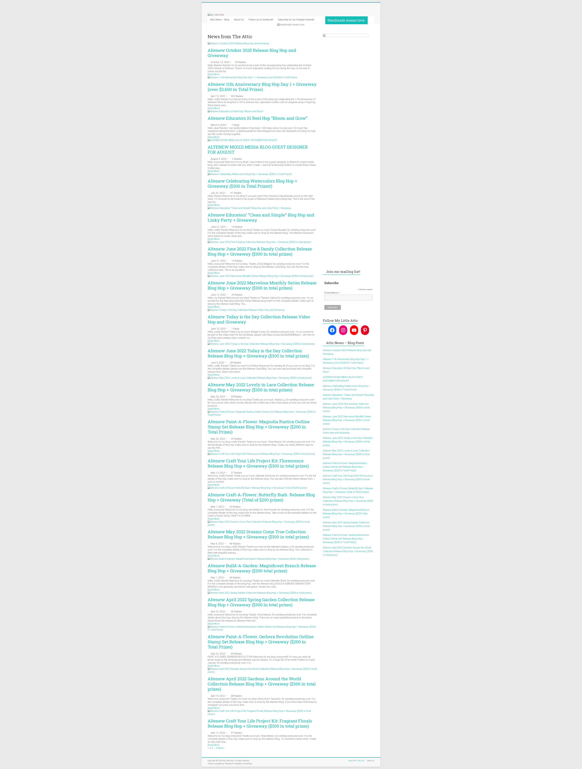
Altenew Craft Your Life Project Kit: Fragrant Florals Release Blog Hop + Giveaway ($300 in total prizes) (260, 723)
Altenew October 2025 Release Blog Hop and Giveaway (252, 52)
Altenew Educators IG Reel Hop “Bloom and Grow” (257, 118)
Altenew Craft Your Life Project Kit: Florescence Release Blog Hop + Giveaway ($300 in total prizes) (258, 463)
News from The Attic (356, 761)
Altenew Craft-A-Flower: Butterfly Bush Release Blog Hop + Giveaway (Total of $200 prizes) (261, 497)
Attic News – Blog (219, 19)
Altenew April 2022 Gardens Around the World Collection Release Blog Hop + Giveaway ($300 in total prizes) (262, 684)
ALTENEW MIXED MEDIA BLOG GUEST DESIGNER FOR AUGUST (258, 149)
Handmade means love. (346, 20)
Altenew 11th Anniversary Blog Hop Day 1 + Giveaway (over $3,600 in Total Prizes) (262, 86)
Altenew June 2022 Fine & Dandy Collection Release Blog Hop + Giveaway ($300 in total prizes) (260, 251)
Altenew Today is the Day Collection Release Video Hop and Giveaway (259, 319)
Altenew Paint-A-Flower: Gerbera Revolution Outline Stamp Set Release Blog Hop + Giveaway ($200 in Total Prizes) (261, 642)
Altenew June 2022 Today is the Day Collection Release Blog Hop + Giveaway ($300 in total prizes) (258, 353)
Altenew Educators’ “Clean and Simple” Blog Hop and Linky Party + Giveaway (261, 217)
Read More (213, 74)
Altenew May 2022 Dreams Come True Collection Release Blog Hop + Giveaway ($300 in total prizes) (258, 534)
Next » (221, 748)
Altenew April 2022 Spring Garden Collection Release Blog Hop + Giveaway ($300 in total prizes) (261, 602)
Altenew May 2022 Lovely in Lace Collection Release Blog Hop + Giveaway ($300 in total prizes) (261, 387)
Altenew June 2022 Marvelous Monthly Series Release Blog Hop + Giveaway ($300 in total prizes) (262, 285)
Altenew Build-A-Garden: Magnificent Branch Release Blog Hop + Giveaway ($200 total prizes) (262, 568)
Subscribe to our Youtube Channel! (296, 19)
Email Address (332, 292)
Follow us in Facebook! (261, 19)
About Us (239, 19)
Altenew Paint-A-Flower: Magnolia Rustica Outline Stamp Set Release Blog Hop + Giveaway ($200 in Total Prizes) (259, 427)
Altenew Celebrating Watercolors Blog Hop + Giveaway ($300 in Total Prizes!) (252, 183)
